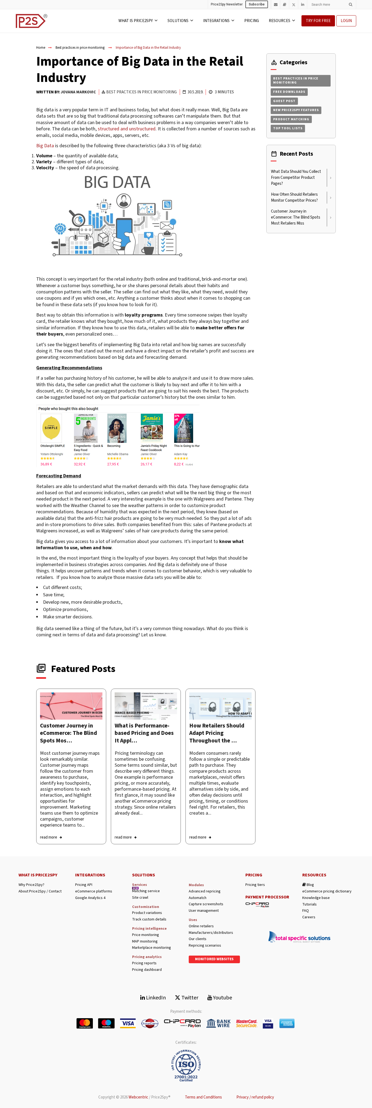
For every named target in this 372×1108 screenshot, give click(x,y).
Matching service (146, 891)
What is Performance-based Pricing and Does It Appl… (144, 733)
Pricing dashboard (147, 970)
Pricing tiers (255, 885)
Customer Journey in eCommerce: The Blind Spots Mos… (68, 733)
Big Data (45, 145)
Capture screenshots (206, 904)
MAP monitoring (145, 941)
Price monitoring (145, 935)
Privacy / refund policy (255, 1097)
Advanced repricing (205, 891)
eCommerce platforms (93, 891)
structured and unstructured (126, 128)
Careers (308, 917)
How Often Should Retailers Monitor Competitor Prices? (294, 197)
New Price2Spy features (296, 110)
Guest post (284, 101)
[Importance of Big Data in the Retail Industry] (71, 706)
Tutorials (309, 904)
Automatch (197, 898)
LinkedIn (155, 998)
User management (204, 911)
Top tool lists (288, 128)
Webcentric (138, 1097)
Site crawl (140, 897)
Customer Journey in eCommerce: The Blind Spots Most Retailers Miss (295, 217)
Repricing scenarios (205, 945)
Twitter (189, 998)
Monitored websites (214, 959)
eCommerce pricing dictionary (327, 891)
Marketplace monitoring (151, 948)
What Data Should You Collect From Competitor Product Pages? (296, 177)
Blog (310, 885)
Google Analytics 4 (90, 898)
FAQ (305, 911)
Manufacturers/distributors (211, 933)
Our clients (197, 939)
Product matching (291, 119)
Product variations (147, 913)
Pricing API (83, 885)
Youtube (222, 998)
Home (40, 47)
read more (48, 837)
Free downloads (289, 92)
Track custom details (149, 919)
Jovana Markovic (78, 92)
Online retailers (201, 926)
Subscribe (257, 4)
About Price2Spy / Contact (40, 891)
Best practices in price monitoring (80, 47)
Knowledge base (316, 898)
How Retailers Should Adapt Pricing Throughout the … (216, 733)
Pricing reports (144, 963)
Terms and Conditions (203, 1097)
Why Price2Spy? (31, 885)
